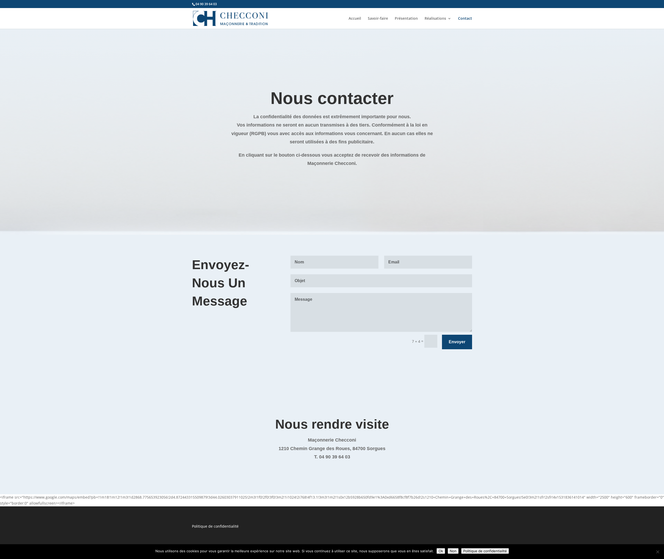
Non (453, 551)
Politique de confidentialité (215, 526)
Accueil (355, 19)
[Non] (657, 551)
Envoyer (457, 342)
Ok (441, 551)
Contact (465, 19)
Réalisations (435, 19)
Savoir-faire (378, 19)
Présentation (406, 19)
